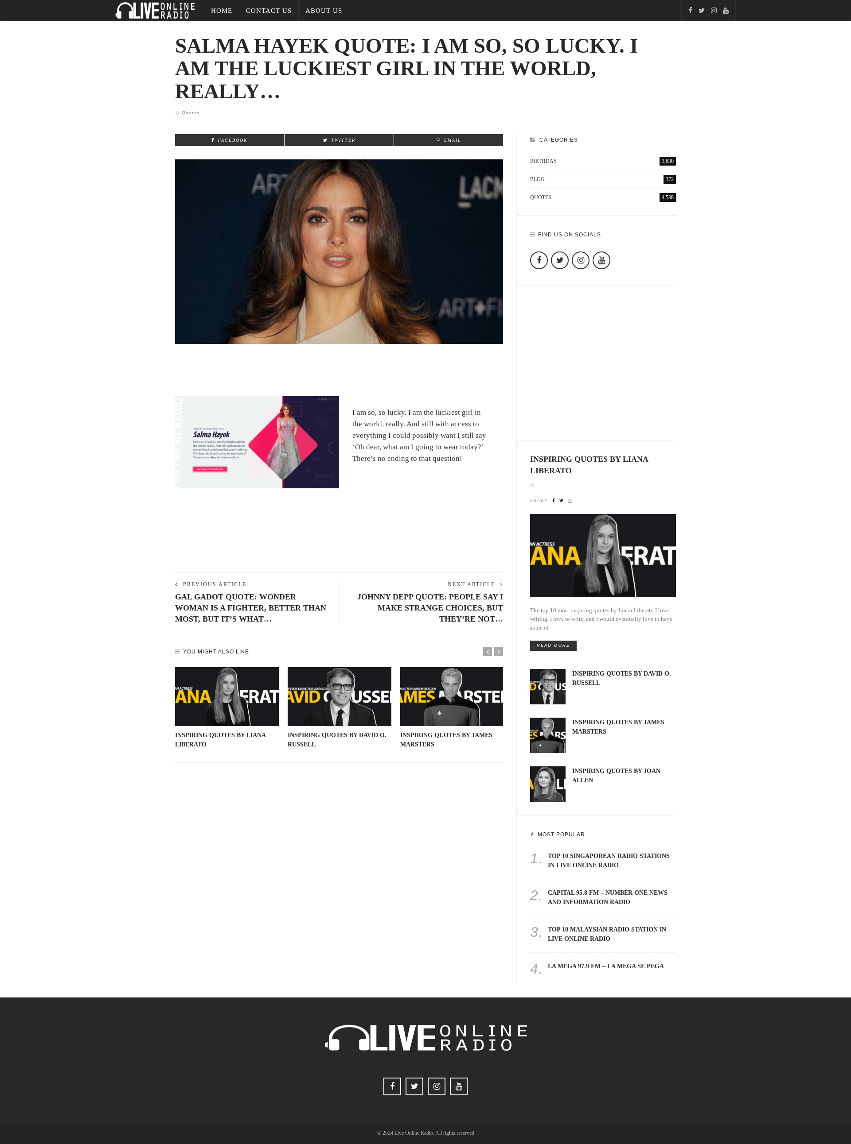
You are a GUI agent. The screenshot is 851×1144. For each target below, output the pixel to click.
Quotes (190, 112)
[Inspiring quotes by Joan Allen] (548, 783)
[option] (227, 708)
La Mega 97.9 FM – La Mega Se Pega (606, 966)
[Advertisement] (339, 536)
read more (553, 645)
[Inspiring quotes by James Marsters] (452, 697)
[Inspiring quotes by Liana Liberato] (227, 697)
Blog (602, 179)
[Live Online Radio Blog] (155, 10)
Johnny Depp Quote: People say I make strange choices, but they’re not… (430, 607)
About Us (323, 10)
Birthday (602, 161)
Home (221, 10)
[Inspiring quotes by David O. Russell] (339, 697)
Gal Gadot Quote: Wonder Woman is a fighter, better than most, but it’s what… (250, 607)
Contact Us (269, 10)
